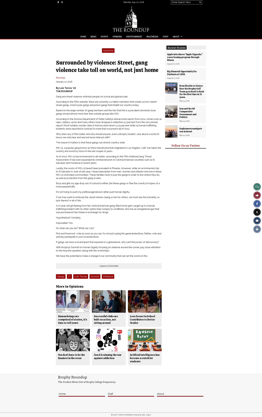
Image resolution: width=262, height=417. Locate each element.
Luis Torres (80, 276)
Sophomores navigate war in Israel (190, 130)
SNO (143, 415)
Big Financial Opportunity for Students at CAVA (182, 73)
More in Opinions (70, 286)
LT (69, 276)
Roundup (60, 77)
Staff (165, 36)
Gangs (60, 276)
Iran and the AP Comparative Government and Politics (187, 113)
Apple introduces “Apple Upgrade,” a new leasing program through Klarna (185, 57)
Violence (108, 276)
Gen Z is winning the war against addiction (107, 356)
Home (83, 36)
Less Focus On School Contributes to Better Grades (142, 320)
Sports (104, 36)
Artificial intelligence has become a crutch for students (145, 358)
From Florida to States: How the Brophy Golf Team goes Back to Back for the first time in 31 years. (191, 91)
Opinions (117, 36)
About (176, 36)
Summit (95, 276)
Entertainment (134, 36)
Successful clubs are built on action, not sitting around (106, 320)
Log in (148, 415)
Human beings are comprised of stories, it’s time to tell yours (72, 320)
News (93, 36)
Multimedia (152, 36)
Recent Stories (177, 48)
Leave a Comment (108, 266)
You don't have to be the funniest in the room (71, 356)
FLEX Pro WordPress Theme (128, 415)
